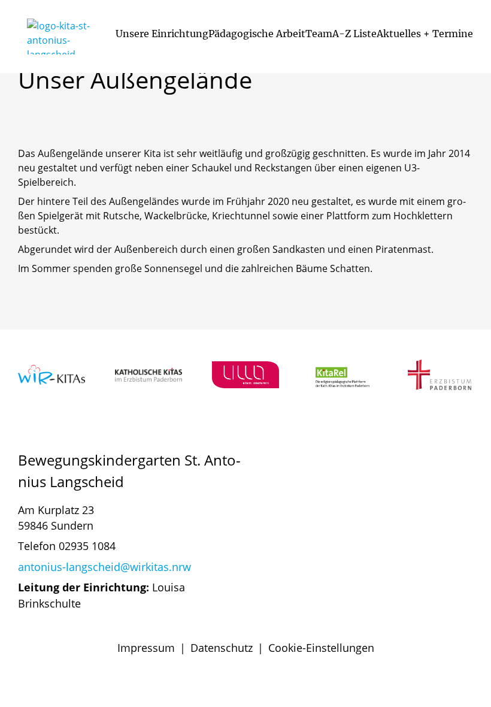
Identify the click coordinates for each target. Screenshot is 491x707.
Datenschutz (221, 647)
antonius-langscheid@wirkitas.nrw (104, 567)
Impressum (146, 647)
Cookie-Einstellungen (321, 647)
